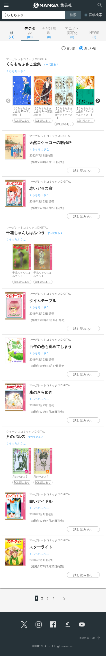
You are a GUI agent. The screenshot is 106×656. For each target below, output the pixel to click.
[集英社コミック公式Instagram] (38, 624)
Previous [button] (8, 101)
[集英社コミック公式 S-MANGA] (53, 5)
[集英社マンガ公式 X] (24, 624)
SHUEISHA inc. (42, 646)
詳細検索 (95, 15)
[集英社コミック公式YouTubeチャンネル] (82, 624)
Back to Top (90, 637)
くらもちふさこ (16, 71)
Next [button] (98, 101)
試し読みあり (22, 120)
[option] (21, 99)
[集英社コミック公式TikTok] (67, 624)
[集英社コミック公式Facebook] (53, 624)
